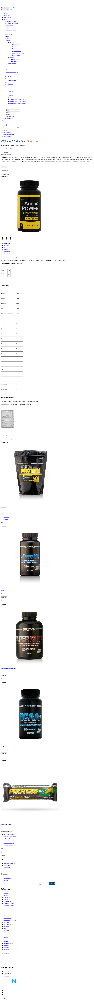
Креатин (6, 937)
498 (2, 600)
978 (2, 678)
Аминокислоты (7, 136)
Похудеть (14, 61)
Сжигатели (6, 947)
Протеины (6, 945)
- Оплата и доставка (11, 30)
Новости (8, 38)
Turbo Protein (3, 507)
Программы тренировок (18, 53)
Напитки (6, 941)
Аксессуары (7, 15)
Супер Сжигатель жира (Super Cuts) (8, 668)
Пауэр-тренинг (16, 55)
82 (2, 848)
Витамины (6, 926)
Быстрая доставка (5, 174)
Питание (6, 13)
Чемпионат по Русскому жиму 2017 (18, 103)
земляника (6, 517)
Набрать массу (16, 59)
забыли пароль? (10, 116)
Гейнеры (6, 928)
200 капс (12, 148)
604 (2, 756)
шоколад (6, 519)
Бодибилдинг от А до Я (12, 72)
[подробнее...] (30, 503)
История (8, 67)
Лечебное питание (8, 939)
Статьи (8, 40)
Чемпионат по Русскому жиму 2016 (18, 101)
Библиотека (6, 36)
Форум (8, 88)
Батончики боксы (8, 924)
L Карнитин (7, 916)
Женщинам (15, 48)
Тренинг (11, 42)
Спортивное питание (9, 134)
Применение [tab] (7, 243)
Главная (5, 130)
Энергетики (7, 949)
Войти (8, 114)
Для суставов (7, 930)
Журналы (8, 76)
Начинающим (15, 44)
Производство (7, 17)
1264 (2, 522)
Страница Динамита (9, 907)
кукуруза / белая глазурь (6, 831)
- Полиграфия (9, 27)
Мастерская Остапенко (9, 905)
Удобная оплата (4, 176)
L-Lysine (2, 590)
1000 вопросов (7, 901)
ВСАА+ (2, 746)
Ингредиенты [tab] (7, 245)
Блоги (10, 93)
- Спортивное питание (12, 23)
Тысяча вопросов (10, 70)
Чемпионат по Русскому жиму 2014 (18, 99)
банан (2, 513)
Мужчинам (15, 46)
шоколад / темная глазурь (10, 845)
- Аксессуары (9, 25)
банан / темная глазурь (9, 834)
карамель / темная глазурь (10, 836)
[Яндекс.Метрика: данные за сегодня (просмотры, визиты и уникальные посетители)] (43, 885)
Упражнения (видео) (11, 80)
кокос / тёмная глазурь (9, 840)
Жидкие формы (7, 932)
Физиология (12, 63)
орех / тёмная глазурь (9, 843)
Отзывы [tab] (6, 249)
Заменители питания (9, 935)
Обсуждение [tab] (7, 253)
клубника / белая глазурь (10, 838)
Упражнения (7, 865)
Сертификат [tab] (7, 251)
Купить (5, 19)
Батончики (6, 922)
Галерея (11, 95)
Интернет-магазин (11, 21)
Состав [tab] (5, 247)
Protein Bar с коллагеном (6, 824)
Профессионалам (16, 51)
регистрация (9, 118)
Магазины (9, 34)
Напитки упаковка (8, 943)
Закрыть (3, 855)
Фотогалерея (9, 84)
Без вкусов (3, 167)
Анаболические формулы (10, 920)
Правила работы (5, 435)
